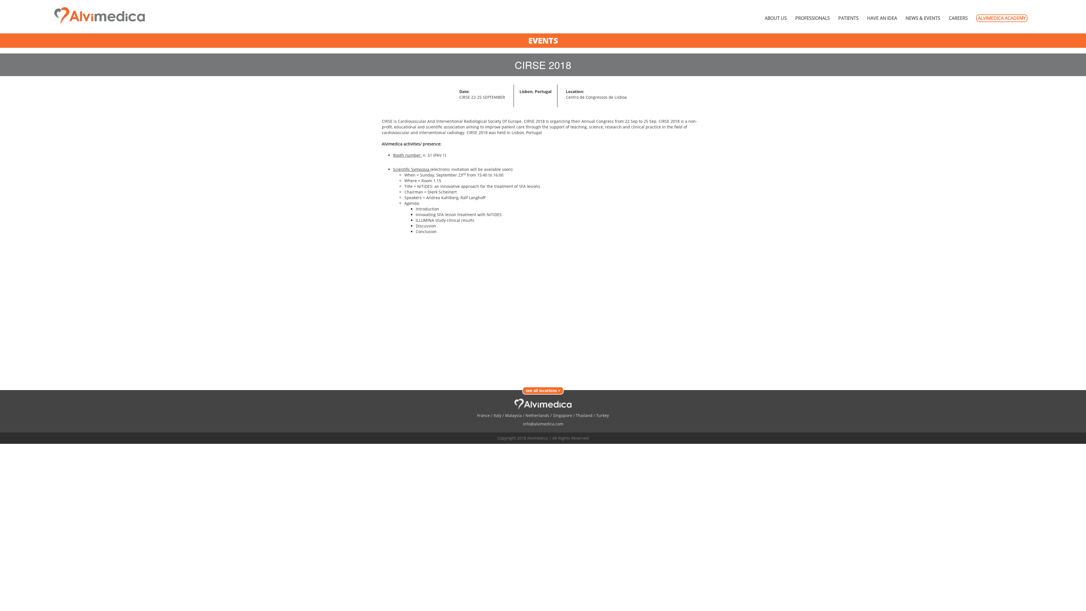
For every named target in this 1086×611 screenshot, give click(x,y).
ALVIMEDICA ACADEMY (1002, 18)
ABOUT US (776, 18)
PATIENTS (848, 18)
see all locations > (543, 390)
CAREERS (958, 18)
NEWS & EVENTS (923, 18)
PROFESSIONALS (812, 18)
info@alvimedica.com (543, 424)
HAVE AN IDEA (882, 18)
